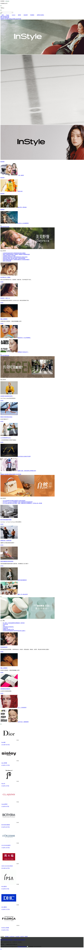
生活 (4, 17)
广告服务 (15, 939)
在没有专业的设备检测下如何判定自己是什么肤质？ (14, 630)
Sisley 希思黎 (4, 762)
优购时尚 (2, 18)
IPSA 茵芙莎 (4, 886)
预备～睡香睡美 (3, 319)
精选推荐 (2, 161)
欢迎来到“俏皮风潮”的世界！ (6, 396)
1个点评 (3, 806)
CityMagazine (12, 936)
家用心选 (15, 18)
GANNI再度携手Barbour (5, 437)
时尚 (1, 17)
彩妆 (6, 16)
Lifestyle (13, 14)
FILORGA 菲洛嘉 (5, 927)
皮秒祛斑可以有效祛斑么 (8, 626)
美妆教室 (32, 14)
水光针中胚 (5, 624)
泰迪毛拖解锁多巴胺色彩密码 (6, 561)
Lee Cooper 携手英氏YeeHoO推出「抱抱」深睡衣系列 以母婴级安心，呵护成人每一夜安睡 (22, 503)
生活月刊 (22, 936)
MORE (1, 281)
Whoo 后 (3, 783)
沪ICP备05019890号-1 (22, 946)
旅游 (8, 17)
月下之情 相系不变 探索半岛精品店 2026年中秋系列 (14, 500)
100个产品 (7, 827)
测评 (1, 16)
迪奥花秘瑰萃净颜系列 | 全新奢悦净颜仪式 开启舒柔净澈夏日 (16, 259)
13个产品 (7, 785)
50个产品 (7, 806)
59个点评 (3, 868)
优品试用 (26, 14)
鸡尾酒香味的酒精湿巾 (5, 688)
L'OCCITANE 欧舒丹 (5, 845)
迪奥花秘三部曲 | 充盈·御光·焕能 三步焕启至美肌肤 (14, 258)
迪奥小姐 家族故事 (7, 260)
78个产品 (8, 744)
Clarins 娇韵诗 (4, 804)
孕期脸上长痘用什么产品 (8, 629)
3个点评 (3, 785)
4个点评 (3, 765)
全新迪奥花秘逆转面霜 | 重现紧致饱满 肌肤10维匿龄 (14, 253)
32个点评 (3, 744)
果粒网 (26, 936)
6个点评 (3, 888)
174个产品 (7, 847)
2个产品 (7, 929)
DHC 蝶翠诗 (4, 907)
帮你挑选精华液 (3, 647)
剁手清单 (19, 18)
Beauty (7, 14)
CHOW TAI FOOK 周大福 (7, 865)
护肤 (4, 16)
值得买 (19, 14)
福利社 (42, 14)
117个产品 (7, 765)
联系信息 (11, 939)
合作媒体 (19, 939)
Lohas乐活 (17, 936)
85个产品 (7, 888)
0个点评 (3, 827)
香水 (4, 625)
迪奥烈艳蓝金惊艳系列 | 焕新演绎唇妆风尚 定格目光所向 (15, 257)
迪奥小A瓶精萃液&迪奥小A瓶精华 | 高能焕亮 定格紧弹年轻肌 (16, 254)
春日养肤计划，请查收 (5, 277)
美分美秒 (7, 18)
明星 (6, 17)
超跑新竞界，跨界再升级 (5, 540)
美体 (8, 16)
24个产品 (8, 868)
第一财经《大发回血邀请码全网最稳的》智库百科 (14, 622)
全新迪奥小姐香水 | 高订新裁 (9, 255)
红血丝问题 (5, 628)
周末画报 (6, 936)
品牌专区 (39, 14)
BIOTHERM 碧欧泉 (5, 824)
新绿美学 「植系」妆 (5, 298)
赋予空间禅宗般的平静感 (5, 519)
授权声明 (2, 939)
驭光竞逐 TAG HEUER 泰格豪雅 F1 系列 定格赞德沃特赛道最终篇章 (18, 501)
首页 (3, 14)
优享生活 (11, 18)
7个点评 (3, 847)
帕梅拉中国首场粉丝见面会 (6, 416)
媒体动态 (23, 939)
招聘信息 (7, 939)
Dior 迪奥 (3, 742)
